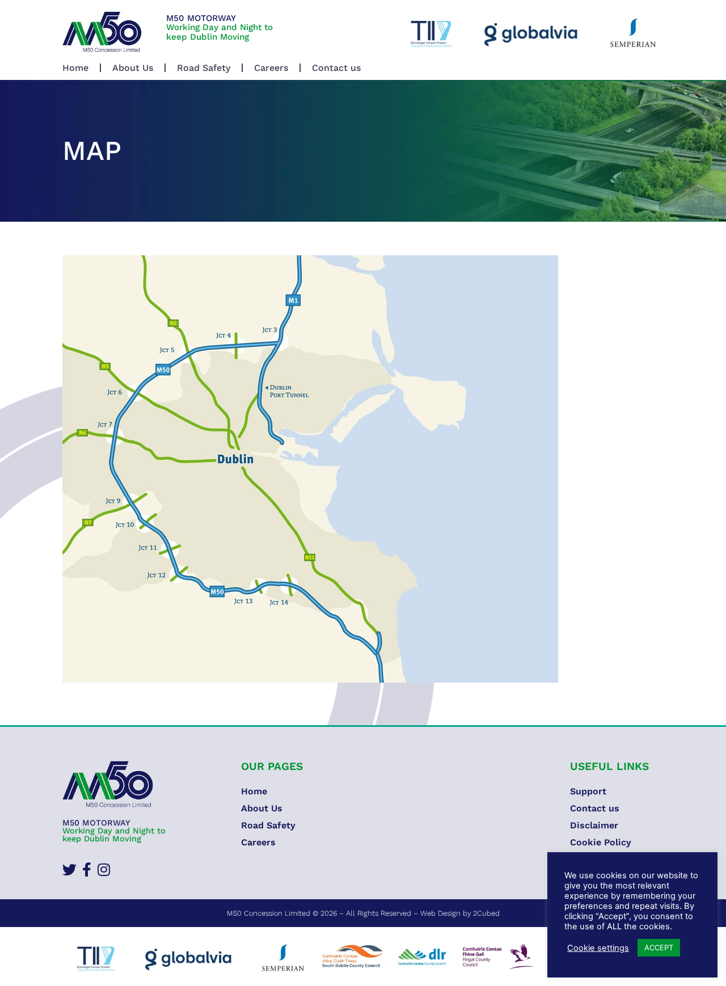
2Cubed (486, 913)
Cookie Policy (600, 842)
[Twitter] (69, 869)
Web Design (440, 913)
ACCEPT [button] (658, 947)
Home (75, 68)
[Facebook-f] (86, 869)
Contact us (336, 68)
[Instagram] (103, 869)
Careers (271, 68)
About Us (132, 68)
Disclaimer (594, 825)
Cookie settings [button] (598, 948)
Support (588, 791)
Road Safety (203, 68)
